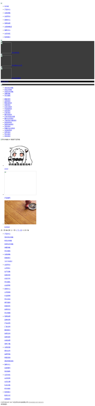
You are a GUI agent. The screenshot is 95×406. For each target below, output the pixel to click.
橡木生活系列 (8, 118)
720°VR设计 (8, 261)
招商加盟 (7, 316)
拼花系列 (7, 136)
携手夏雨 (7, 302)
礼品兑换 (7, 385)
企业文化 (7, 278)
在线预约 (7, 368)
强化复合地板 (8, 88)
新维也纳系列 (8, 124)
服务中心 (7, 364)
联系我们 (7, 392)
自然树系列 (8, 130)
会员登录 (7, 378)
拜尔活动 (7, 299)
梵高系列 (7, 126)
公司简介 (7, 268)
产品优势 (7, 323)
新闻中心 (7, 289)
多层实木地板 (8, 91)
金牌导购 (7, 354)
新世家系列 (8, 122)
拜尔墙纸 (7, 95)
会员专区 (7, 375)
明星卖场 (7, 357)
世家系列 (7, 105)
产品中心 (7, 233)
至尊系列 (7, 132)
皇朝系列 (7, 101)
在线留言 (7, 399)
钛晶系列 (7, 110)
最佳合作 (7, 350)
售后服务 (7, 371)
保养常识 (7, 309)
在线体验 (7, 254)
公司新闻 (7, 292)
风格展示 (7, 258)
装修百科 (7, 306)
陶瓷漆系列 (8, 103)
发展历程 (7, 275)
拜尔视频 (7, 313)
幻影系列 (7, 112)
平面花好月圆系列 (10, 120)
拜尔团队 (7, 282)
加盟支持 (7, 333)
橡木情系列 (8, 114)
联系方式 (7, 395)
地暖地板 (7, 93)
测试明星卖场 (8, 361)
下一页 (19, 230)
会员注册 (7, 381)
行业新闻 (7, 295)
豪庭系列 (7, 99)
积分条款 (7, 388)
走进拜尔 (7, 264)
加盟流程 (7, 337)
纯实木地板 (8, 89)
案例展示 (7, 330)
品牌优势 (7, 319)
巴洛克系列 (8, 107)
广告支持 (7, 326)
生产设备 (7, 271)
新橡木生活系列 (9, 128)
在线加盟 (7, 340)
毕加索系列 (8, 109)
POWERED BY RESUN (36, 402)
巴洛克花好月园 (9, 116)
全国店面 (7, 347)
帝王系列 (7, 134)
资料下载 (7, 344)
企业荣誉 (7, 285)
